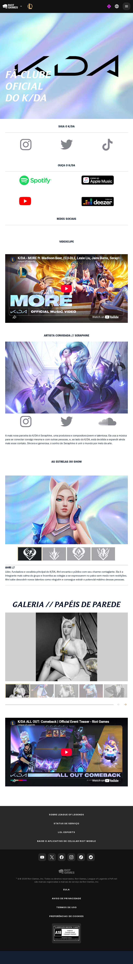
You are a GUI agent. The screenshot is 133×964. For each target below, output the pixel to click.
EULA (66, 889)
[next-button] (125, 705)
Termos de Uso (66, 907)
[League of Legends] (30, 6)
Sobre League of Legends (66, 814)
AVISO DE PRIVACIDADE (66, 898)
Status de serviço (66, 823)
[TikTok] (81, 857)
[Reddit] (91, 857)
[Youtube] (42, 857)
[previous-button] (118, 705)
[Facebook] (62, 857)
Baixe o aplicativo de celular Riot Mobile (66, 841)
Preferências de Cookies (66, 916)
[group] (66, 554)
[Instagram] (71, 857)
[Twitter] (52, 857)
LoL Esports (66, 832)
